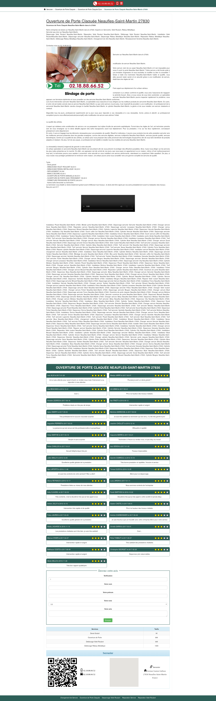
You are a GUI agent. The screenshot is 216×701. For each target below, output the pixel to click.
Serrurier (156, 667)
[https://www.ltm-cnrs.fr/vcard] (62, 672)
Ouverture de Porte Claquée (90, 698)
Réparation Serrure (129, 698)
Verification (108, 576)
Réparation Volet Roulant (147, 698)
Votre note (108, 600)
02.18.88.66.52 (105, 3)
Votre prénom (108, 592)
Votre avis (108, 609)
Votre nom (108, 584)
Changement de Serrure (69, 698)
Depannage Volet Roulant (111, 698)
